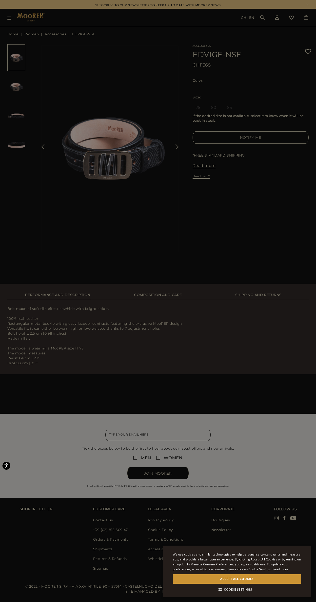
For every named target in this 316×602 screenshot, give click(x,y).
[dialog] (158, 301)
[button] (237, 589)
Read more (280, 569)
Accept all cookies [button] (237, 579)
